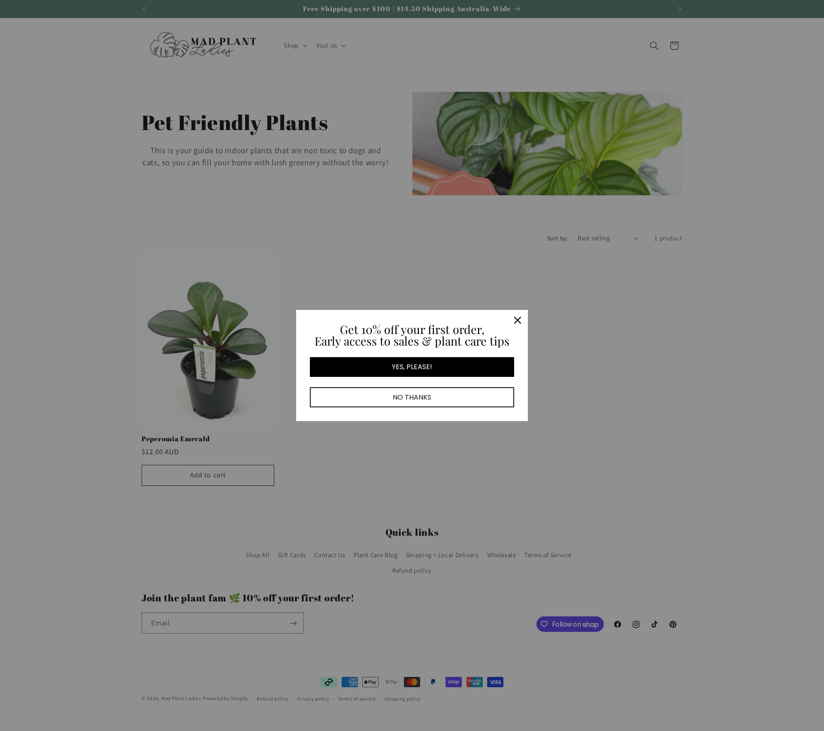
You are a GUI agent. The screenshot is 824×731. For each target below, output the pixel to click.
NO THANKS (412, 397)
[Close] (517, 320)
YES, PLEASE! (412, 367)
